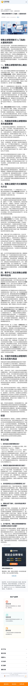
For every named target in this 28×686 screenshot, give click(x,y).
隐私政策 (16, 674)
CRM (2, 9)
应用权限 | (13, 674)
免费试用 (22, 684)
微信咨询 (6, 684)
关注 (18, 17)
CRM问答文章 (7, 9)
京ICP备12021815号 (20, 675)
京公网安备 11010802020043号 (11, 675)
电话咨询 (14, 684)
